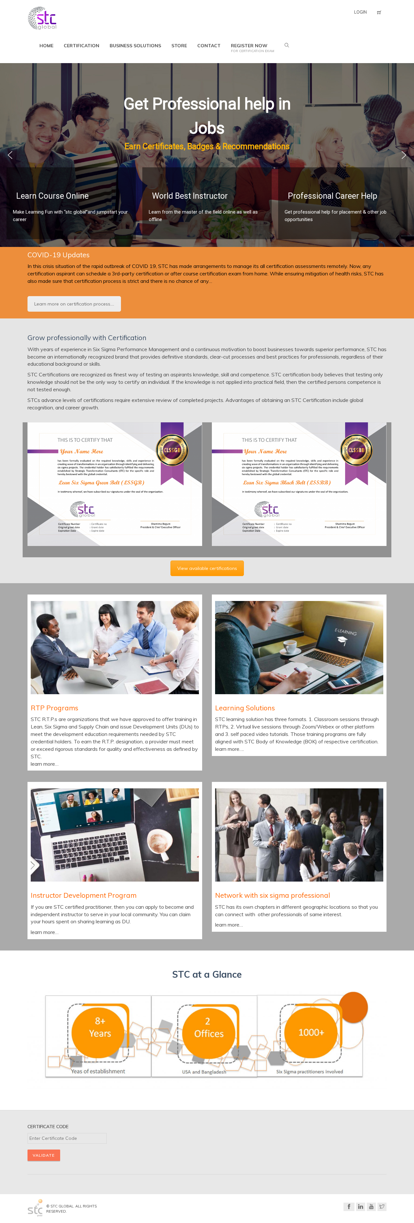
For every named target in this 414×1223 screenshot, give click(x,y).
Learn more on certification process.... (74, 304)
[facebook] (348, 1207)
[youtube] (371, 1207)
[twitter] (382, 1207)
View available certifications (207, 568)
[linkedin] (360, 1207)
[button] (10, 155)
